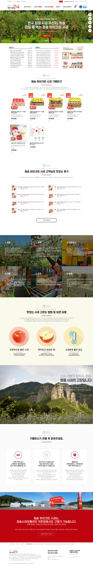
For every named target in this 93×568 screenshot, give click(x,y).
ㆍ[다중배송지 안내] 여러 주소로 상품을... (17, 57)
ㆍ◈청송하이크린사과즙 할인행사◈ (15, 50)
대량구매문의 (24, 1)
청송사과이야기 (27, 7)
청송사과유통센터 (67, 7)
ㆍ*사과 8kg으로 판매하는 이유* (15, 58)
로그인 (61, 1)
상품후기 (58, 7)
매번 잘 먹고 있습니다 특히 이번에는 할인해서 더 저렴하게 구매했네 (32, 186)
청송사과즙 (47, 7)
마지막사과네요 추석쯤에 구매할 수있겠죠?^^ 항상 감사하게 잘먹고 (69, 201)
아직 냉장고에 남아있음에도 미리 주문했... (44, 67)
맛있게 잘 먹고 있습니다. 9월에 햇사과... (43, 57)
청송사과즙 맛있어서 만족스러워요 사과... (43, 52)
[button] (44, 40)
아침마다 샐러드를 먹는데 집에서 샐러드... (44, 55)
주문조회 (82, 1)
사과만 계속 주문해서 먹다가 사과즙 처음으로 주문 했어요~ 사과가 (32, 209)
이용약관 (17, 544)
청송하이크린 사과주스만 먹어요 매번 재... (44, 65)
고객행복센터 (18, 1)
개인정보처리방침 (29, 544)
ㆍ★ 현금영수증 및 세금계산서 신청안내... (17, 55)
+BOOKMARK (9, 1)
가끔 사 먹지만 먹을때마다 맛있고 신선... (43, 62)
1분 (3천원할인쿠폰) (69, 1)
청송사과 (36, 7)
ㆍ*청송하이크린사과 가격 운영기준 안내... (17, 52)
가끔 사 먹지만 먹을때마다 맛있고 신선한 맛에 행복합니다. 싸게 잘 (68, 209)
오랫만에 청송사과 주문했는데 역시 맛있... (44, 63)
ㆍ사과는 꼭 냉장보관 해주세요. (15, 60)
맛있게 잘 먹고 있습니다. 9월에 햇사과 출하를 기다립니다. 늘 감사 (32, 201)
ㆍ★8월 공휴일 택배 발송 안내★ (15, 63)
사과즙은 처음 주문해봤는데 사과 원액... (43, 54)
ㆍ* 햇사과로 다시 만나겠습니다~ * (15, 62)
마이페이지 (77, 1)
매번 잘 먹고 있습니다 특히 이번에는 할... (43, 50)
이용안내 (22, 544)
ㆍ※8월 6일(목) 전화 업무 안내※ (15, 65)
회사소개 (12, 544)
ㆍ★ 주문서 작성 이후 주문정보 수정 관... (16, 54)
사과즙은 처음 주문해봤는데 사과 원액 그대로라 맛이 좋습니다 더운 (32, 194)
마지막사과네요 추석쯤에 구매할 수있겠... (43, 58)
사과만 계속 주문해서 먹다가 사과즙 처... (43, 60)
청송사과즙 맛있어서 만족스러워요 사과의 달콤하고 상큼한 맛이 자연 (69, 186)
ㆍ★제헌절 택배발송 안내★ (14, 67)
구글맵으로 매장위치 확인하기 (47, 534)
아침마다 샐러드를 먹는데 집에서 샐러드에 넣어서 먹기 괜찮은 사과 (69, 194)
